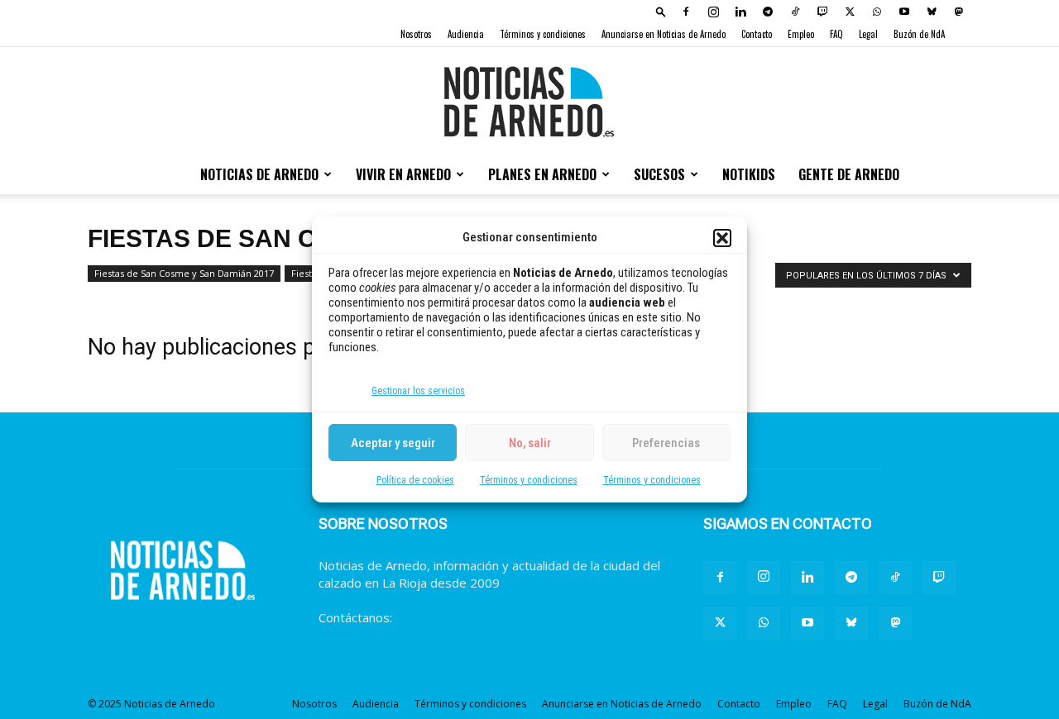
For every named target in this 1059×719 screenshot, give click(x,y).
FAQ (836, 33)
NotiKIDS (748, 174)
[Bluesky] (931, 11)
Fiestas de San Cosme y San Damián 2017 (184, 273)
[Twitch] (822, 11)
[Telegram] (767, 11)
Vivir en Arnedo (403, 174)
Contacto (756, 33)
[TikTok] (795, 11)
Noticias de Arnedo (259, 174)
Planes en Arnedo (542, 174)
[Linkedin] (740, 11)
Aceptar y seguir (393, 443)
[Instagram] (713, 11)
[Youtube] (904, 11)
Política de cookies (415, 480)
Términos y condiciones (528, 480)
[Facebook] (685, 11)
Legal (868, 33)
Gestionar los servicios (418, 391)
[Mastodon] (958, 11)
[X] (849, 11)
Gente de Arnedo (848, 174)
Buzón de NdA (919, 33)
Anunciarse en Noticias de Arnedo (663, 33)
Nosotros (416, 33)
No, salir (530, 443)
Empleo (801, 33)
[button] (722, 238)
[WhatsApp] (877, 11)
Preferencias (666, 443)
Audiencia (466, 33)
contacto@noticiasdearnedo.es (483, 617)
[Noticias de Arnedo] (529, 101)
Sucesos (659, 174)
